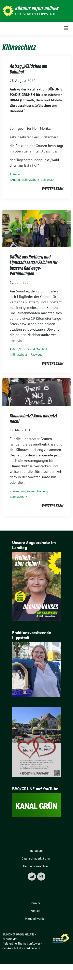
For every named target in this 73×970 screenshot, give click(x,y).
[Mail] (32, 876)
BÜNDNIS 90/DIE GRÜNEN (37, 8)
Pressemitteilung (37, 491)
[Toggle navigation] (66, 28)
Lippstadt (48, 180)
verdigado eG (32, 948)
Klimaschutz (31, 180)
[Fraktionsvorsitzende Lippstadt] (36, 669)
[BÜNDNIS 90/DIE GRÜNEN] (8, 10)
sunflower (33, 943)
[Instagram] (41, 876)
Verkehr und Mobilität (33, 349)
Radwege (36, 354)
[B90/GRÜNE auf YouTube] (36, 805)
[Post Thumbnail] (36, 228)
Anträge (15, 174)
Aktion (14, 349)
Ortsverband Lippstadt (35, 14)
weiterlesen (52, 188)
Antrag (15, 180)
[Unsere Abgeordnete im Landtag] (36, 586)
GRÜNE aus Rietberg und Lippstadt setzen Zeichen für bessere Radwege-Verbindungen (34, 265)
